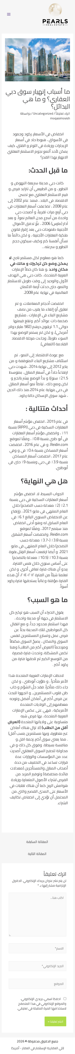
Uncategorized (43, 113)
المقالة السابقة (37, 841)
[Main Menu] (8, 14)
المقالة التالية (37, 853)
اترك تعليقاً (63, 113)
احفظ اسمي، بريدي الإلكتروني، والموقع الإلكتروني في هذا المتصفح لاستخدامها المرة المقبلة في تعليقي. (41, 1004)
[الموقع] (37, 984)
